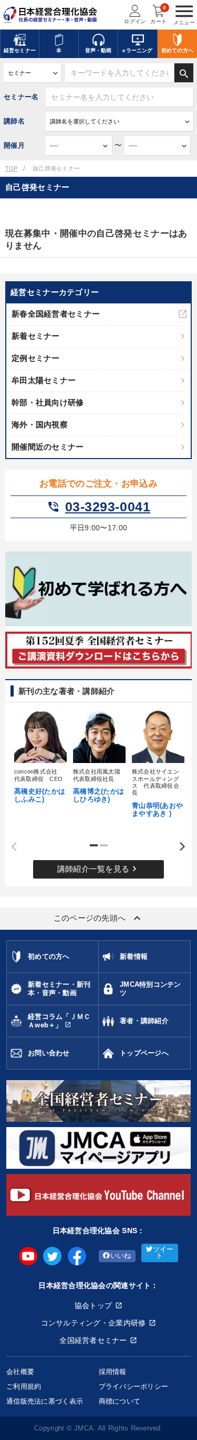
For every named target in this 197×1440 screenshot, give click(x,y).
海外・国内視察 (40, 424)
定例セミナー (36, 358)
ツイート (163, 1253)
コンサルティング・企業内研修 (93, 1323)
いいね (120, 1256)
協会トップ (93, 1305)
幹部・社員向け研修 (48, 402)
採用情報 (113, 1372)
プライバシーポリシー (134, 1386)
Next (178, 846)
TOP (11, 168)
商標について (120, 1401)
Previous (10, 846)
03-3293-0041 (98, 507)
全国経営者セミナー (93, 1340)
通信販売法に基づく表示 (44, 1401)
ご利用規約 (23, 1386)
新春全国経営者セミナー (56, 313)
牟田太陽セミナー (44, 380)
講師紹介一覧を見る (98, 868)
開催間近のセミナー (48, 446)
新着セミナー (36, 335)
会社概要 (20, 1372)
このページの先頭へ (99, 918)
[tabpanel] (40, 755)
